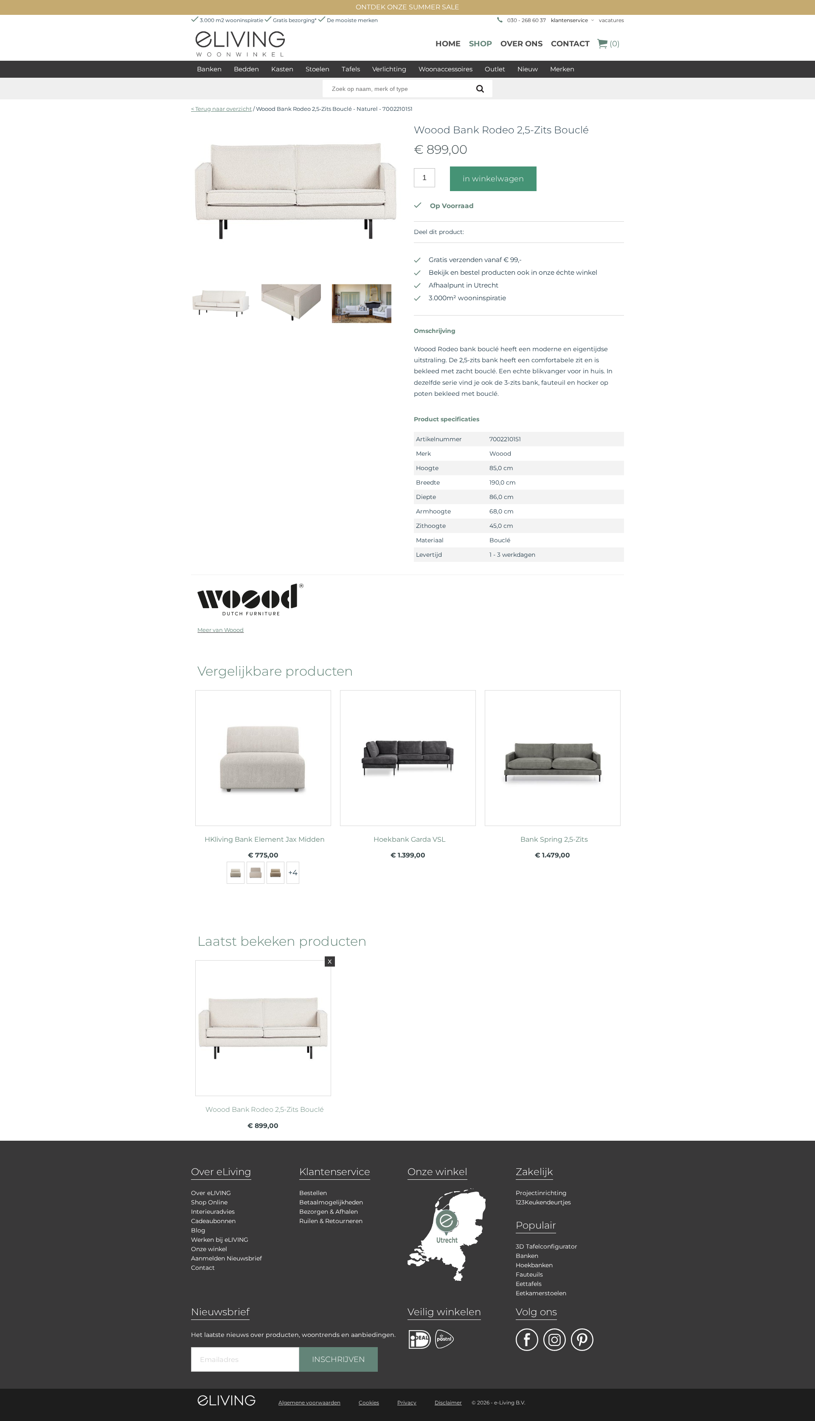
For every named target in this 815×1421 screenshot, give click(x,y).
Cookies (369, 1402)
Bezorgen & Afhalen (328, 1211)
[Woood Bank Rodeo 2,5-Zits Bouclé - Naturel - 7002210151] (296, 257)
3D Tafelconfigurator (546, 1246)
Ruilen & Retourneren (331, 1221)
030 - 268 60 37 (526, 20)
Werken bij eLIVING (219, 1239)
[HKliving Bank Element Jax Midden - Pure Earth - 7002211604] (275, 873)
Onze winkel (209, 1249)
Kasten (282, 69)
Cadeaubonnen (213, 1221)
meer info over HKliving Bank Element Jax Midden (263, 754)
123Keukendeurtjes (543, 1202)
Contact (570, 43)
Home (448, 43)
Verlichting (389, 69)
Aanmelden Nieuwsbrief (226, 1258)
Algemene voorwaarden (309, 1402)
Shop (480, 43)
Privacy (406, 1402)
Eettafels (529, 1284)
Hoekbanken (534, 1265)
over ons (521, 43)
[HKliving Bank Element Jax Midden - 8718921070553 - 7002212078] (235, 873)
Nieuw (527, 69)
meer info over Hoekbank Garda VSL (408, 754)
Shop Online (209, 1202)
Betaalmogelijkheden (331, 1202)
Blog (198, 1230)
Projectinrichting (541, 1193)
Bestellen (313, 1193)
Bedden (246, 69)
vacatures (611, 20)
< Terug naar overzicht (221, 108)
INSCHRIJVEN (338, 1359)
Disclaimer (448, 1402)
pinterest (582, 1339)
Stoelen (317, 69)
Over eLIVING (211, 1193)
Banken (209, 69)
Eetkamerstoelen (541, 1293)
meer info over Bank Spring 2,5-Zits (553, 754)
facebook (527, 1339)
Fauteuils (529, 1274)
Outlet (495, 69)
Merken (562, 69)
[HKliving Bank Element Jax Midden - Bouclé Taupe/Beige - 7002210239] (255, 873)
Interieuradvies (213, 1211)
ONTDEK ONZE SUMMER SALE (407, 7)
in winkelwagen (493, 178)
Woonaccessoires (445, 69)
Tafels (351, 69)
